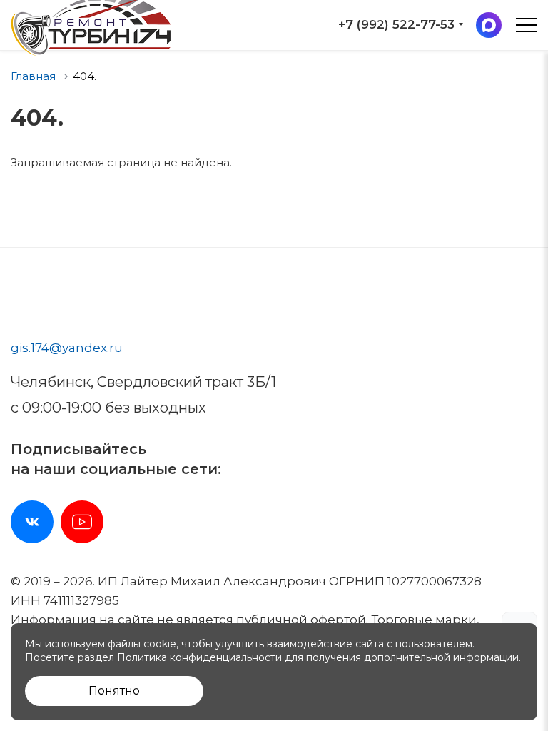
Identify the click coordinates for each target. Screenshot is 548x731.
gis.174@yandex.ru (67, 348)
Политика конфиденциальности (199, 657)
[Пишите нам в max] (489, 25)
